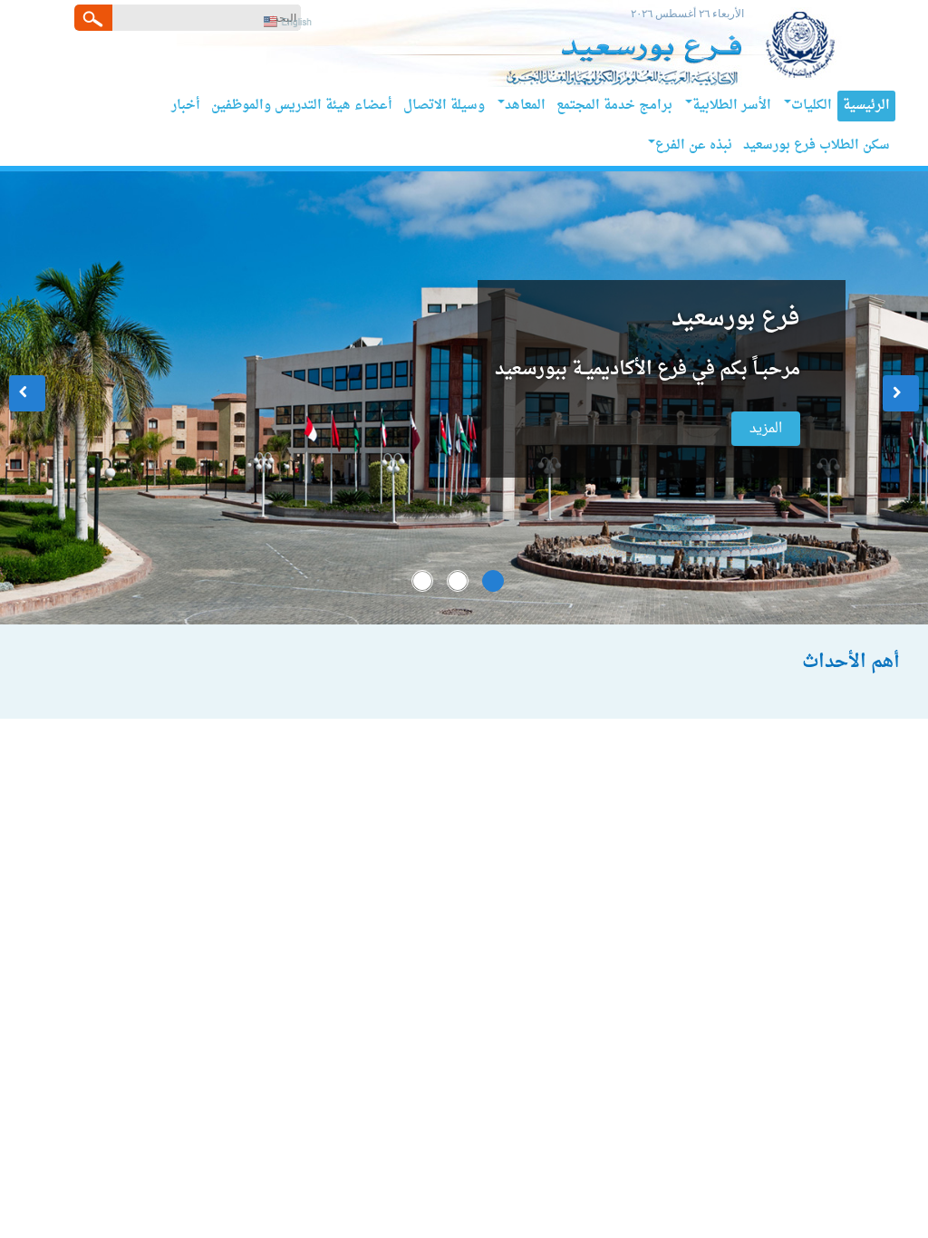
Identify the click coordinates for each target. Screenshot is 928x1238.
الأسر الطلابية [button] (731, 105)
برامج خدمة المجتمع (614, 105)
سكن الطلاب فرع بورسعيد (816, 145)
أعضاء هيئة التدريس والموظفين (301, 105)
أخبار (185, 105)
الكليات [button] (811, 105)
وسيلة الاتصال (444, 105)
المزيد (765, 428)
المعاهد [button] (525, 105)
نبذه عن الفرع (693, 145)
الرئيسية (866, 105)
